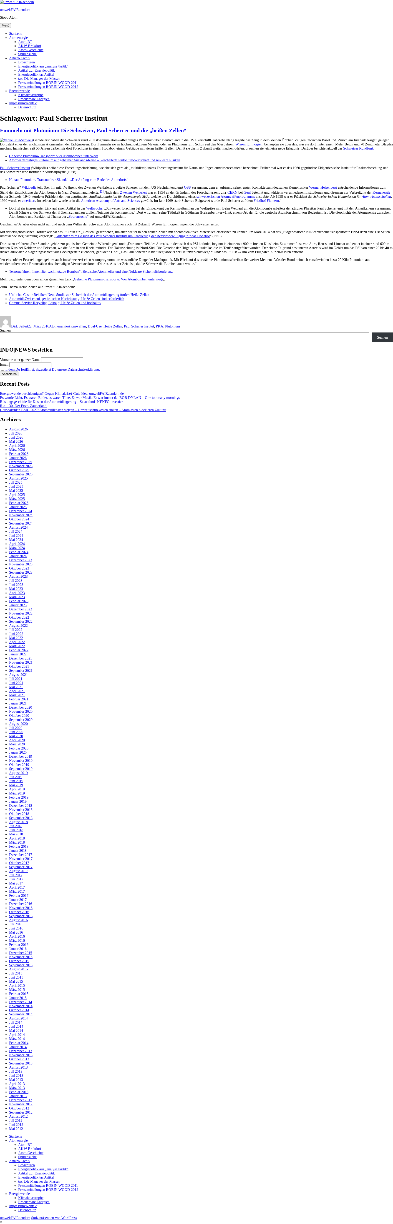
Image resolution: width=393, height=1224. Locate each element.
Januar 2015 (18, 998)
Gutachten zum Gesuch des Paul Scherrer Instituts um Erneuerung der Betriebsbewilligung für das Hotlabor (132, 236)
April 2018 (17, 838)
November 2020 (21, 711)
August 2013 (18, 1067)
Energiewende (19, 91)
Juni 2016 (16, 928)
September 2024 (21, 523)
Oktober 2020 (19, 715)
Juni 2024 (16, 535)
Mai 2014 (16, 1030)
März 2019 (17, 793)
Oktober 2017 (19, 863)
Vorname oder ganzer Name (20, 360)
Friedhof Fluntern (266, 200)
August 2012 (18, 1116)
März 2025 (17, 499)
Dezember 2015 (20, 953)
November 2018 (21, 810)
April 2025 (17, 495)
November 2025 (21, 466)
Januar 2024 (18, 556)
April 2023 (17, 593)
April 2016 (17, 936)
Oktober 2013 (19, 1059)
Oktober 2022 (19, 617)
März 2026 (17, 450)
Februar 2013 (18, 1092)
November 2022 (21, 613)
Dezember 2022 (20, 609)
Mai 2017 (16, 883)
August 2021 (18, 675)
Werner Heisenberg (323, 187)
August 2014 (18, 1018)
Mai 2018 (16, 834)
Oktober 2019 (19, 765)
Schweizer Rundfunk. (359, 148)
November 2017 (21, 859)
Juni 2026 (16, 437)
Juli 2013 (15, 1071)
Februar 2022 (18, 650)
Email (4, 364)
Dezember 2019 (20, 756)
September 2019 (21, 769)
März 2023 (17, 597)
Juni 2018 (16, 830)
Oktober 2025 (19, 470)
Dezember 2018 (20, 805)
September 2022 (21, 621)
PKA (159, 326)
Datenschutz (27, 107)
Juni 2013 (16, 1075)
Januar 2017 (18, 900)
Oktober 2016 (19, 912)
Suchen (5, 330)
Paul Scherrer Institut (15, 168)
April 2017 (17, 887)
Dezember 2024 (20, 511)
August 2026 (18, 429)
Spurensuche (27, 54)
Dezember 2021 (20, 658)
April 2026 (17, 445)
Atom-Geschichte (30, 50)
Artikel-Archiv (19, 58)
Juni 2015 (16, 977)
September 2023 (21, 572)
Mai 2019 (16, 785)
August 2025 (18, 478)
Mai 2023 (16, 589)
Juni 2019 (16, 781)
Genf (247, 192)
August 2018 (18, 822)
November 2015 (21, 957)
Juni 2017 (16, 879)
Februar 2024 (18, 552)
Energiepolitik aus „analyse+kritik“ (43, 66)
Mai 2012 (16, 1129)
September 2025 (21, 474)
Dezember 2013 (20, 1051)
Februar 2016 (18, 945)
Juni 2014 (16, 1026)
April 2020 (17, 740)
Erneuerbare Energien (34, 99)
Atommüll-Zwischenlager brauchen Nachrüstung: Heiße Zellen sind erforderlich (66, 299)
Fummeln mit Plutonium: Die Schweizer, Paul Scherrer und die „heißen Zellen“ (93, 130)
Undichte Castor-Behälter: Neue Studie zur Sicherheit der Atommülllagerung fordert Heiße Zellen (79, 295)
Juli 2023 (15, 580)
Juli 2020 (15, 728)
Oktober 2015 (19, 961)
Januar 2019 (18, 801)
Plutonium (172, 326)
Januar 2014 (18, 1047)
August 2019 (18, 773)
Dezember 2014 (20, 1002)
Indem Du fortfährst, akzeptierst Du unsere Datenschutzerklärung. (52, 369)
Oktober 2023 (19, 568)
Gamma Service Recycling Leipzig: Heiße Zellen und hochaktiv (55, 303)
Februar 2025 (18, 503)
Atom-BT (25, 42)
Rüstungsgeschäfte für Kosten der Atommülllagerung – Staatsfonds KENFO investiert (61, 402)
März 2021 (17, 695)
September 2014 (21, 1014)
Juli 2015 (15, 973)
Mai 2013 (16, 1080)
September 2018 (21, 818)
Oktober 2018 (19, 814)
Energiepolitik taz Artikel (36, 74)
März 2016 (17, 940)
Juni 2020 (16, 732)
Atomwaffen (77, 326)
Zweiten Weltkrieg (133, 192)
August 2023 (18, 576)
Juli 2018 (15, 826)
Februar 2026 (18, 454)
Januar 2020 (18, 752)
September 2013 (21, 1063)
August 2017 (18, 871)
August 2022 (18, 625)
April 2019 (17, 789)
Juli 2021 (15, 679)
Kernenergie (381, 192)
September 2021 (21, 670)
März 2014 (17, 1039)
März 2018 (17, 842)
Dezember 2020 (20, 707)
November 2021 (21, 662)
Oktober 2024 (19, 519)
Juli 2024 (15, 531)
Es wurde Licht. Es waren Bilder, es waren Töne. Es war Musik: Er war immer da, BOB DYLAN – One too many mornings (90, 398)
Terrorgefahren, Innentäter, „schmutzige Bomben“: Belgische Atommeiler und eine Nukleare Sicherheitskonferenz (91, 271)
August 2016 (18, 920)
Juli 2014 (15, 1022)
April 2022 (17, 642)
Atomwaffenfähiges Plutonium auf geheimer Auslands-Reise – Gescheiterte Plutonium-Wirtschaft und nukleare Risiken (94, 160)
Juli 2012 (15, 1120)
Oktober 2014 (19, 1010)
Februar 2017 (18, 895)
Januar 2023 (18, 605)
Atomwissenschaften (376, 196)
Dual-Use (95, 326)
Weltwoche (94, 208)
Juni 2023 (16, 585)
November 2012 (21, 1104)
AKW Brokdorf (29, 46)
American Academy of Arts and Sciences (110, 200)
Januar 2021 (18, 703)
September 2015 (21, 965)
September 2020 (21, 720)
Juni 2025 (16, 486)
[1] (101, 191)
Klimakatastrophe (30, 95)
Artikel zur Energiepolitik (36, 70)
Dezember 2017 (20, 855)
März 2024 (17, 548)
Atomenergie (18, 38)
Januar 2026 (18, 458)
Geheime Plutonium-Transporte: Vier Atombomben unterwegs (53, 156)
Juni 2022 (16, 634)
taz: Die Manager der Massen (39, 78)
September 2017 (21, 867)
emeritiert (28, 200)
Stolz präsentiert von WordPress (54, 1218)
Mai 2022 (16, 638)
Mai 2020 (16, 736)
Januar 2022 (18, 654)
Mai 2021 (16, 687)
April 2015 (17, 985)
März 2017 (17, 891)
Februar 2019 (18, 797)
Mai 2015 (16, 981)
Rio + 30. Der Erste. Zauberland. (23, 406)
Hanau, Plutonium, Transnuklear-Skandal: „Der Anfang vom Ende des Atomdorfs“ (68, 180)
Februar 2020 (18, 748)
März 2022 (17, 646)
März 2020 (17, 744)
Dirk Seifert (19, 326)
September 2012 (21, 1112)
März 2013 (17, 1088)
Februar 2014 (18, 1043)
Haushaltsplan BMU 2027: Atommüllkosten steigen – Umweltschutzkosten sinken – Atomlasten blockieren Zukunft (83, 410)
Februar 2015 (18, 994)
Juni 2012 (16, 1125)
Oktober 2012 (19, 1108)
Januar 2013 (18, 1096)
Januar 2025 (18, 507)
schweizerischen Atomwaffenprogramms (225, 196)
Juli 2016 (15, 924)
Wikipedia (29, 187)
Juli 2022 (15, 630)
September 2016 (21, 916)
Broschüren (26, 62)
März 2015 (17, 990)
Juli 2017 (15, 875)
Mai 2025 (16, 490)
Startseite (15, 33)
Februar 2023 (18, 601)
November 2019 (21, 760)
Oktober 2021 (19, 666)
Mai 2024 (16, 540)
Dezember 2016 (20, 904)
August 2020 (18, 724)
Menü (5, 25)
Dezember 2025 (20, 462)
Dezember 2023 (20, 560)
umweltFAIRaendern (15, 10)
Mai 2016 (16, 932)
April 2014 (17, 1035)
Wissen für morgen (248, 144)
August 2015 (18, 969)
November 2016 (21, 908)
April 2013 (17, 1084)
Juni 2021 (16, 683)
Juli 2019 (15, 777)
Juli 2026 (15, 433)
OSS (187, 187)
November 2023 (21, 564)
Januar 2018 (18, 850)
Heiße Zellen (112, 326)
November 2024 (21, 515)
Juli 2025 (15, 482)
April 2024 (17, 544)
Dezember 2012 (20, 1100)
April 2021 (17, 691)
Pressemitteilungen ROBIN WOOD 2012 (48, 87)
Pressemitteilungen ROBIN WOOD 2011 (48, 83)
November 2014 (21, 1006)
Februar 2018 (18, 846)
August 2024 (18, 527)
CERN (232, 192)
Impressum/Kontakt (23, 103)
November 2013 (21, 1055)
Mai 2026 (16, 441)
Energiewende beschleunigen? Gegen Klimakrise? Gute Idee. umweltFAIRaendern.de (62, 393)
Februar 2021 (18, 699)
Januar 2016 (18, 949)
